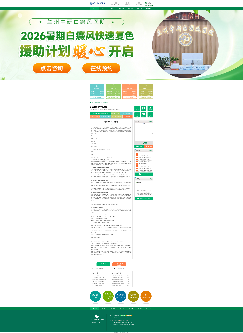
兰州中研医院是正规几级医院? (105, 116)
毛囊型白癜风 (150, 91)
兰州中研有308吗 (127, 116)
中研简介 (103, 8)
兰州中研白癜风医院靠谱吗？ (144, 163)
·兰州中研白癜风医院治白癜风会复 (121, 275)
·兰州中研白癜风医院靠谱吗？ (97, 285)
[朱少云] (144, 123)
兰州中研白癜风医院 (113, 97)
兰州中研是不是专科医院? (115, 113)
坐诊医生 (112, 8)
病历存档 (150, 116)
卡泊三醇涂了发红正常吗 (120, 268)
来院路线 (148, 8)
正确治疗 (143, 116)
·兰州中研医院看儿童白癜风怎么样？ (98, 277)
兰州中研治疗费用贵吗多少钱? (95, 116)
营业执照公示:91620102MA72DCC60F (121, 332)
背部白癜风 (134, 95)
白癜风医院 (127, 4)
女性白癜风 (109, 91)
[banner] (121, 45)
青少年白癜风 (117, 93)
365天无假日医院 (139, 4)
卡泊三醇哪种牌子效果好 (99, 268)
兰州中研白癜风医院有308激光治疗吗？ (145, 157)
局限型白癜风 (142, 93)
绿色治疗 (143, 109)
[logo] (100, 4)
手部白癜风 (125, 95)
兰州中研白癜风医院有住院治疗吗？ (145, 168)
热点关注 (105, 102)
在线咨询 (129, 315)
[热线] (149, 5)
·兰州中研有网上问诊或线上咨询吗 (121, 283)
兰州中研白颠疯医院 (146, 97)
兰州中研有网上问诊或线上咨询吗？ (145, 161)
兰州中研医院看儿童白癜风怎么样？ (145, 155)
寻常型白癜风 (150, 93)
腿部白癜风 (134, 91)
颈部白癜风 (125, 93)
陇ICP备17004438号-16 (114, 320)
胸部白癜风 (134, 93)
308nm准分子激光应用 (115, 4)
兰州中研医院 (129, 97)
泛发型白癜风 (150, 95)
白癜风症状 (93, 91)
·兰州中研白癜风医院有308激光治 (121, 279)
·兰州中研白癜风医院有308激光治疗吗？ (99, 279)
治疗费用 (137, 116)
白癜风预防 (102, 93)
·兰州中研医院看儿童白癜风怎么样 (121, 277)
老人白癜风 (117, 95)
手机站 (118, 109)
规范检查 (137, 109)
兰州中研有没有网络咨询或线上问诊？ (145, 170)
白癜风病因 (102, 91)
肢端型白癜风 (142, 95)
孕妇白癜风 (117, 91)
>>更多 (150, 121)
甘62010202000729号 (124, 320)
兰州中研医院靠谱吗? (126, 113)
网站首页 (94, 8)
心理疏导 (150, 109)
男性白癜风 (109, 93)
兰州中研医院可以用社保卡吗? (117, 116)
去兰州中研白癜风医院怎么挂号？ (144, 166)
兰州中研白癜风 (97, 97)
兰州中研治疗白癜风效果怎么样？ (144, 159)
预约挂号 (139, 8)
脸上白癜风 (125, 91)
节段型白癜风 (142, 91)
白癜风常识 (121, 8)
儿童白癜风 (109, 95)
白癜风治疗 (93, 95)
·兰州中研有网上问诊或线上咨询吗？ (98, 283)
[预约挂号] (152, 134)
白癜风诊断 (93, 93)
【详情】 (139, 195)
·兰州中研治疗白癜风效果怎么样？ (98, 281)
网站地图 (148, 309)
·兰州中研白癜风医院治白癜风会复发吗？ (99, 275)
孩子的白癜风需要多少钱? (100, 113)
